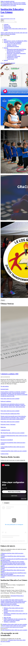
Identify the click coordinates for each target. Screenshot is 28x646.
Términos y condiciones (9, 621)
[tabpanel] (14, 524)
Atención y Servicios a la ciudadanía (13, 42)
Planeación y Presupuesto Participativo (16, 53)
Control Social (10, 59)
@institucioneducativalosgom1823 (13, 603)
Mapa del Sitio (7, 617)
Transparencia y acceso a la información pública (15, 41)
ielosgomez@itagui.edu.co (17, 595)
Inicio (5, 39)
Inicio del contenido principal (8, 63)
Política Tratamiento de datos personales (15, 619)
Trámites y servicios (12, 45)
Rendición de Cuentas (12, 57)
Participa (6, 47)
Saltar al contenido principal (7, 1)
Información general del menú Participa (16, 49)
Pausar (2, 300)
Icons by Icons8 (12, 627)
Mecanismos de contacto (13, 46)
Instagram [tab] (6, 502)
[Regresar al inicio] (10, 605)
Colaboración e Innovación (13, 56)
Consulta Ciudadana (12, 54)
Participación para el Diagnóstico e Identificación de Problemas (15, 51)
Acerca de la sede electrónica (14, 43)
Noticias (6, 60)
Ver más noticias (5, 386)
